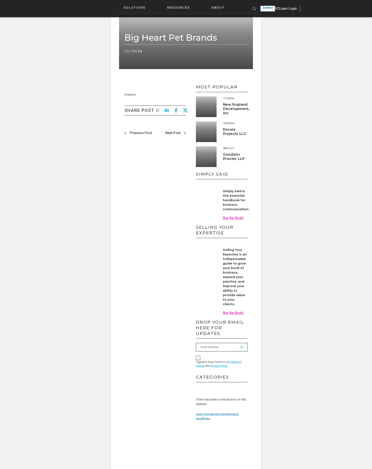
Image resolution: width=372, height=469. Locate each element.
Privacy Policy (219, 365)
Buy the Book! (233, 218)
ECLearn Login (286, 8)
